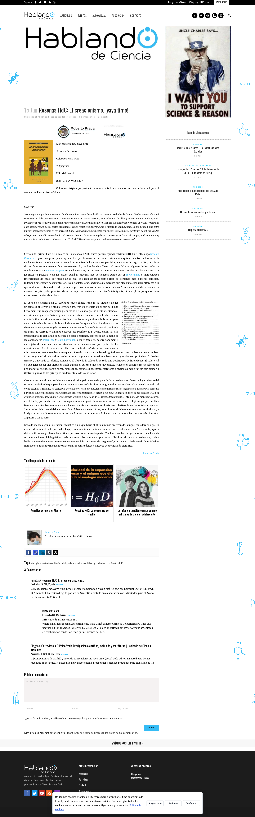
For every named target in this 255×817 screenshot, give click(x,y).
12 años (198, 216)
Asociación (83, 773)
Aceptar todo (155, 803)
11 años (198, 156)
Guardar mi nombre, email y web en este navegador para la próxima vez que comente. (75, 718)
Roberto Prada (69, 117)
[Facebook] (28, 552)
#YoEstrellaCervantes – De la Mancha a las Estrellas (198, 149)
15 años (198, 234)
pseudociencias (102, 563)
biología (35, 563)
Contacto (83, 785)
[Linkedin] (42, 552)
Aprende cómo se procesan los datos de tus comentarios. (106, 733)
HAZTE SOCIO (221, 2)
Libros (90, 563)
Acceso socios (85, 791)
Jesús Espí (48, 340)
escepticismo (79, 563)
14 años (198, 198)
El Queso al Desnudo (198, 230)
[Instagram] (35, 552)
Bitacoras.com (50, 611)
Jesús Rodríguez (66, 340)
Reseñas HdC (117, 563)
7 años (197, 177)
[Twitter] (55, 552)
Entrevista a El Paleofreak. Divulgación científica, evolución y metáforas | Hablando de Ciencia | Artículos (91, 647)
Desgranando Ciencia (177, 2)
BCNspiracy (193, 2)
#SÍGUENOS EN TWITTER (127, 743)
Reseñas (52, 117)
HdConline (204, 2)
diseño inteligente (63, 563)
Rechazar (173, 803)
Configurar (191, 803)
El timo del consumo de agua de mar (198, 212)
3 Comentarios (87, 117)
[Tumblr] (49, 552)
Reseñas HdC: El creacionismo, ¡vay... (63, 580)
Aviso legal (84, 779)
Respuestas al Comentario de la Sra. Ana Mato (198, 192)
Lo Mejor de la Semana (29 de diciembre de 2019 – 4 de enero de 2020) (198, 171)
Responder (59, 585)
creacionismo (46, 563)
